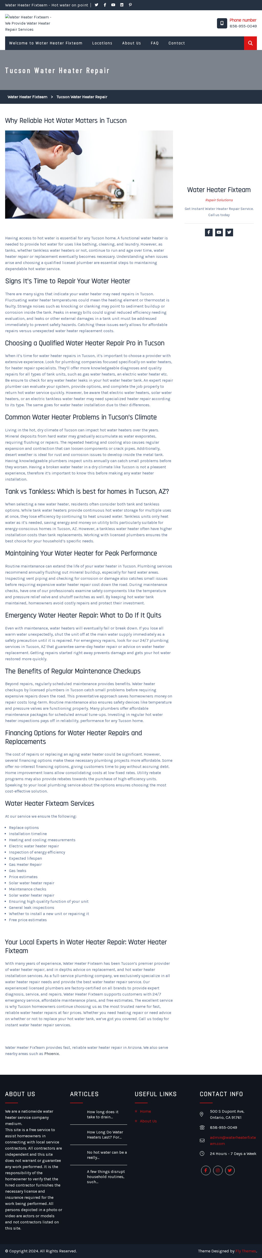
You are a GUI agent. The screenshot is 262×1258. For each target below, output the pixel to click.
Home (145, 1111)
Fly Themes (245, 1251)
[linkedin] (122, 5)
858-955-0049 (243, 26)
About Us (148, 1121)
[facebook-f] (105, 5)
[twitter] (97, 5)
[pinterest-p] (130, 5)
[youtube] (114, 5)
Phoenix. (52, 1053)
